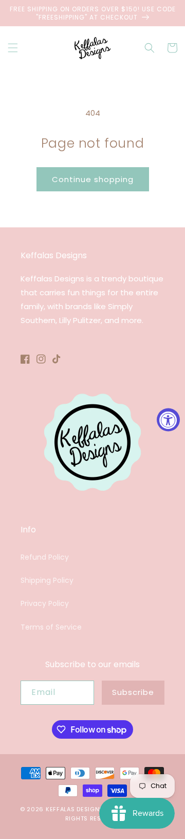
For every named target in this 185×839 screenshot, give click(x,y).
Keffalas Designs (74, 809)
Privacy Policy (45, 603)
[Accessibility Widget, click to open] (168, 419)
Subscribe (133, 692)
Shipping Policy (47, 580)
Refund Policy (45, 557)
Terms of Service (51, 627)
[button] (13, 48)
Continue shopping (93, 179)
